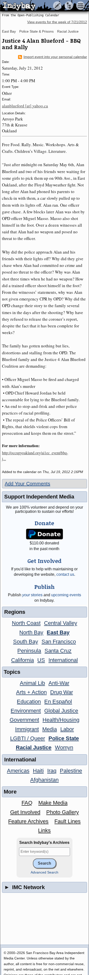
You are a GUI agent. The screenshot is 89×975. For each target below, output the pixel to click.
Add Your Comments (27, 483)
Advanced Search (44, 872)
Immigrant (27, 729)
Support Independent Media (39, 497)
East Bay (9, 31)
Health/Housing (61, 720)
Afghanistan (44, 780)
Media (49, 729)
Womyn (64, 747)
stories (32, 595)
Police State (63, 738)
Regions (14, 612)
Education (29, 701)
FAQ (27, 803)
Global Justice (61, 711)
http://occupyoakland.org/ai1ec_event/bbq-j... (35, 455)
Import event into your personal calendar (55, 57)
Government (24, 720)
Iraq (51, 771)
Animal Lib (32, 683)
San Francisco (59, 641)
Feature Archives (28, 821)
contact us (65, 574)
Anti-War (58, 683)
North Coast (26, 623)
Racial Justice (68, 31)
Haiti (38, 771)
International (63, 660)
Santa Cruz (57, 651)
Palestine (71, 771)
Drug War (61, 692)
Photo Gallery (62, 812)
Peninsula (29, 651)
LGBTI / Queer (27, 738)
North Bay (31, 632)
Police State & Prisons (36, 31)
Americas (18, 771)
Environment (26, 711)
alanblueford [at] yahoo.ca (25, 106)
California (22, 660)
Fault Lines (67, 821)
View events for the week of (57, 22)
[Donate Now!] (44, 534)
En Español (58, 701)
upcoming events (66, 595)
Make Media (52, 803)
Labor (67, 729)
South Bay (25, 641)
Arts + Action (31, 692)
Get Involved (25, 812)
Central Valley (60, 623)
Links (44, 830)
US (41, 660)
